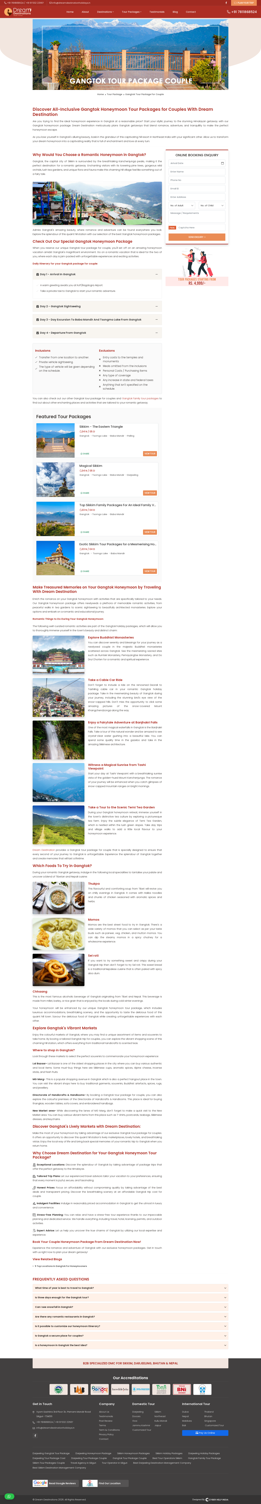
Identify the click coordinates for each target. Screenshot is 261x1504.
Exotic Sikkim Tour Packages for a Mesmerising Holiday (120, 544)
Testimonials (157, 12)
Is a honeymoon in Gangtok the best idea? (61, 1345)
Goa (134, 1420)
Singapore (210, 1420)
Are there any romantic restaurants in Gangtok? (65, 1316)
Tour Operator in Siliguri (114, 1462)
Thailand (209, 1411)
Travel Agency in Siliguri (83, 1462)
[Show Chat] (9, 1496)
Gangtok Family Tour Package (204, 1458)
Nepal (185, 1416)
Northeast (160, 1416)
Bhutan (208, 1416)
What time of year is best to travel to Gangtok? (64, 1288)
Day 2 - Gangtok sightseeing (60, 306)
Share (85, 453)
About (85, 12)
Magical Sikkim (90, 466)
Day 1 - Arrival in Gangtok (58, 274)
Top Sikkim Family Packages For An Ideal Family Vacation (122, 505)
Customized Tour (141, 1429)
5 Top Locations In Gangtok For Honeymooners (61, 1266)
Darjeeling (137, 1411)
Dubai (185, 1411)
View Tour (150, 453)
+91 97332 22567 (35, 2)
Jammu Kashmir (141, 1425)
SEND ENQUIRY (196, 237)
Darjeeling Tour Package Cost (49, 1458)
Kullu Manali (161, 1420)
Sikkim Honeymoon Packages (133, 1453)
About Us (104, 1411)
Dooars (136, 1416)
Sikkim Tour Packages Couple (49, 1462)
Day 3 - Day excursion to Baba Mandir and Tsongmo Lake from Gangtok (90, 319)
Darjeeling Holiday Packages (204, 1453)
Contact (191, 12)
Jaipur (158, 1425)
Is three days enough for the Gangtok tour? (62, 1297)
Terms (102, 1425)
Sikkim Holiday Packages (169, 1453)
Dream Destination (44, 850)
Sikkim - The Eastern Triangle (101, 427)
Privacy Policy (106, 1434)
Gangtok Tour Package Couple (130, 1458)
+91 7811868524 (15, 2)
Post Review (105, 1420)
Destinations (105, 12)
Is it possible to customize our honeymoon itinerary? (67, 1326)
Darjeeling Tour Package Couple (89, 1458)
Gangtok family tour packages (140, 398)
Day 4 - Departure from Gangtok (63, 333)
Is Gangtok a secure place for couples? (59, 1335)
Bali (184, 1425)
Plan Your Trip (245, 3)
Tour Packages (131, 12)
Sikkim (158, 1411)
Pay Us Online (206, 1433)
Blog (175, 12)
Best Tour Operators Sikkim (167, 1458)
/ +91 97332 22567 (63, 1422)
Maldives (187, 1420)
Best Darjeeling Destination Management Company (162, 1462)
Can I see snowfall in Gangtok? (54, 1307)
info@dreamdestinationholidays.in (71, 2)
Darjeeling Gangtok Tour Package (51, 1453)
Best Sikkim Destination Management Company (59, 1467)
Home (70, 12)
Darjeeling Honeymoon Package (93, 1453)
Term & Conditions (109, 1429)
